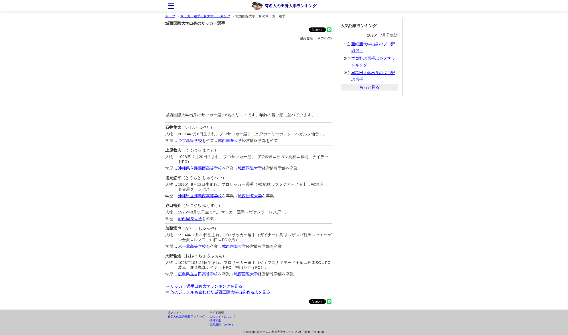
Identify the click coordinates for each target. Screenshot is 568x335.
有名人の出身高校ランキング (186, 316)
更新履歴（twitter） (222, 324)
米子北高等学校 (192, 246)
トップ (170, 16)
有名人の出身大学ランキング (291, 6)
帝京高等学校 (190, 140)
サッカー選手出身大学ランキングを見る (206, 286)
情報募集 (215, 320)
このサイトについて (222, 316)
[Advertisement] (248, 77)
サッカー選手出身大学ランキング (205, 16)
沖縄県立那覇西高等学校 (200, 168)
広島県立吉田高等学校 (198, 274)
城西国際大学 (230, 140)
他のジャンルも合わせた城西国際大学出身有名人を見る (220, 292)
